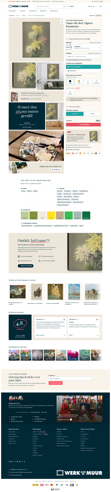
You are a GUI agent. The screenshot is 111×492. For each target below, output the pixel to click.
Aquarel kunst (67, 194)
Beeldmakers (32, 11)
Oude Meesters (83, 191)
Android (39, 99)
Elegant (35, 191)
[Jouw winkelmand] (100, 6)
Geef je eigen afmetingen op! (80, 60)
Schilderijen (67, 191)
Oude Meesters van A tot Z (61, 226)
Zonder (76, 114)
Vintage (59, 194)
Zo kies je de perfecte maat (94, 53)
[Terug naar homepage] (18, 6)
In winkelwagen (85, 124)
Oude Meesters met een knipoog (43, 226)
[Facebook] (20, 462)
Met (93, 114)
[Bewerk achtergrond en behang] (62, 22)
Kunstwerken (12, 11)
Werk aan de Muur (88, 429)
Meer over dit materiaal (95, 42)
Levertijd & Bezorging (40, 419)
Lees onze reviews (27, 127)
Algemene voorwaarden (41, 481)
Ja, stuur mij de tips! (55, 383)
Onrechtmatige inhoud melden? (61, 481)
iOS (33, 99)
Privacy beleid (72, 481)
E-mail (44, 412)
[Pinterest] (17, 462)
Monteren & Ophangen (17, 421)
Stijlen (81, 226)
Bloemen (59, 191)
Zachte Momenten (78, 202)
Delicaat (29, 191)
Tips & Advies (54, 11)
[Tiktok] (24, 462)
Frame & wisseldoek (75, 67)
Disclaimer (50, 481)
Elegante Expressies (62, 205)
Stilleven (75, 191)
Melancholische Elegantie (64, 202)
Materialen (43, 11)
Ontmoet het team (63, 419)
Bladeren (76, 196)
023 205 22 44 (36, 412)
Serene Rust (74, 199)
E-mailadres (52, 375)
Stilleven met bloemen (63, 199)
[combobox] (49, 6)
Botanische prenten (78, 194)
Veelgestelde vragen (16, 417)
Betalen (13, 419)
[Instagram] (15, 462)
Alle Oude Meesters (27, 226)
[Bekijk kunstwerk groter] (62, 19)
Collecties (22, 11)
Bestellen (36, 417)
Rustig (23, 191)
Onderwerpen (73, 226)
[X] (22, 462)
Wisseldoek (73, 71)
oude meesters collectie (76, 20)
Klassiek (59, 196)
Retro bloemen (68, 196)
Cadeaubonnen (38, 421)
